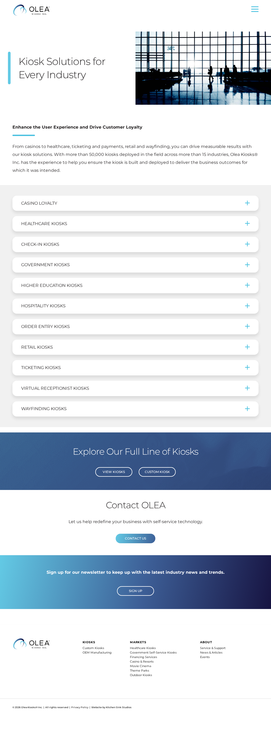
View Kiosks (114, 472)
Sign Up (135, 591)
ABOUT (206, 642)
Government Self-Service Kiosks (153, 652)
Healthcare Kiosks (143, 648)
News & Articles (211, 652)
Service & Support (212, 648)
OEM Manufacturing (97, 652)
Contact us (135, 538)
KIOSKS (89, 642)
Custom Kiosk (157, 472)
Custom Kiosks (93, 648)
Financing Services (143, 657)
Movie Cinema (140, 666)
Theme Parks (139, 670)
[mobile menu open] (255, 10)
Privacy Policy (79, 707)
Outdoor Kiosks (141, 675)
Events (205, 657)
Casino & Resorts (141, 661)
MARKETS (138, 642)
